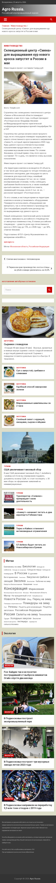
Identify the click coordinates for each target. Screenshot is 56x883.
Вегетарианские (11, 577)
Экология (37, 618)
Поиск (49, 290)
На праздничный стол (21, 596)
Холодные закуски (20, 618)
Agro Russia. (13, 9)
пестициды (22, 621)
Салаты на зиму (27, 614)
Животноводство (13, 46)
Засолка (20, 581)
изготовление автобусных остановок (19, 281)
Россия (9, 614)
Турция (6, 619)
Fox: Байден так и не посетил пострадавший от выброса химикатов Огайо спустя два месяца (25, 675)
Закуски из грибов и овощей (26, 579)
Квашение (27, 584)
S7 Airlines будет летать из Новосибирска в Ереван (31, 546)
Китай (35, 584)
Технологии (45, 614)
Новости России (15, 599)
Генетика (22, 577)
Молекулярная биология (13, 593)
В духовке (32, 574)
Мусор (7, 595)
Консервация (15, 588)
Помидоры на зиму (36, 603)
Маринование (36, 589)
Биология (29, 566)
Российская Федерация (39, 246)
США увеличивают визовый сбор (22, 469)
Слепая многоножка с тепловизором (23, 259)
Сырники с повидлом (16, 344)
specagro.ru (9, 242)
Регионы (13, 606)
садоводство (33, 622)
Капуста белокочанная (13, 584)
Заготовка (9, 341)
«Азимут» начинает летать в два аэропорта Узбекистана (34, 513)
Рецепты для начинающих (30, 607)
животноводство (10, 622)
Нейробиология (37, 596)
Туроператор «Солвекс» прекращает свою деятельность (29, 499)
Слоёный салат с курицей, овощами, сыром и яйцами (30, 420)
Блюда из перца (34, 570)
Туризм (7, 466)
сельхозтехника (11, 624)
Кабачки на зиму (43, 581)
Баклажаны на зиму (12, 567)
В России (21, 573)
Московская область (19, 246)
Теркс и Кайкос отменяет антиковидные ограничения (31, 529)
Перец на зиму (42, 599)
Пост (5, 607)
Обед (29, 599)
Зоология (31, 581)
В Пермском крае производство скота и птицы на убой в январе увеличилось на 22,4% (28, 268)
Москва (26, 593)
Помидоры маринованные (13, 603)
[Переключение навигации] (5, 20)
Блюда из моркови (19, 570)
